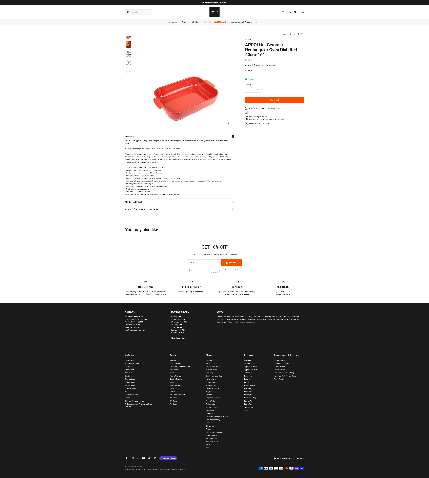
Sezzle (127, 398)
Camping (209, 373)
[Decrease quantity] (248, 89)
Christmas (210, 426)
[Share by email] (302, 34)
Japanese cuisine (212, 388)
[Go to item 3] (128, 54)
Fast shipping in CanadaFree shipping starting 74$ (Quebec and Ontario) (266, 118)
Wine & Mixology (176, 376)
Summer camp (211, 370)
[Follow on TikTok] (149, 457)
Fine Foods (174, 370)
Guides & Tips (130, 360)
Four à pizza (248, 395)
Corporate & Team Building (284, 373)
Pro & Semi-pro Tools (178, 395)
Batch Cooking (211, 363)
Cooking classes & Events (240, 22)
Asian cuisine (211, 379)
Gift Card (207, 22)
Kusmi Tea (248, 404)
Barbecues (248, 376)
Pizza (172, 388)
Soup (208, 445)
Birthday (209, 360)
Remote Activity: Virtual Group (285, 376)
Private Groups (279, 370)
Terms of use (130, 379)
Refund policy (130, 385)
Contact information (178, 469)
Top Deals (173, 404)
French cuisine (211, 382)
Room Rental (279, 379)
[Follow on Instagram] (132, 457)
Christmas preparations (214, 432)
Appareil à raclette (251, 370)
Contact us (129, 376)
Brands (184, 22)
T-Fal (246, 410)
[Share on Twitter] (294, 34)
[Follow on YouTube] (143, 457)
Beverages (173, 373)
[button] (130, 209)
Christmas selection (213, 367)
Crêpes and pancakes (214, 376)
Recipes (128, 367)
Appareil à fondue (250, 367)
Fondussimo (248, 392)
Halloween (210, 410)
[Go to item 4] (128, 63)
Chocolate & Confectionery (180, 367)
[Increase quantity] (257, 89)
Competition (129, 370)
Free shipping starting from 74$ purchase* (214, 2)
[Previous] (189, 3)
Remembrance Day (213, 420)
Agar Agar (248, 360)
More (256, 22)
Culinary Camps (280, 367)
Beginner (209, 392)
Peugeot (248, 39)
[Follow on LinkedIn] (155, 457)
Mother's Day (211, 401)
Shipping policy (130, 388)
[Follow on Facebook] (126, 457)
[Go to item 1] (128, 36)
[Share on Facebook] (290, 34)
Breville (246, 382)
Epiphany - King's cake (214, 398)
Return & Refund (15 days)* (259, 123)
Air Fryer (247, 363)
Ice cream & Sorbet (213, 407)
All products (172, 22)
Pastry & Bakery (175, 363)
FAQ (126, 392)
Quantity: (248, 85)
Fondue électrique (250, 398)
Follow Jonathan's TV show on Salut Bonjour (138, 405)
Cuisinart (247, 388)
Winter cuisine (211, 385)
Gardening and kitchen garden (217, 417)
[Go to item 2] (128, 45)
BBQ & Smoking (175, 385)
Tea (207, 448)
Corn (208, 423)
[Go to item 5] (128, 72)
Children (173, 392)
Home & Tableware (177, 379)
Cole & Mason (249, 385)
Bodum (247, 379)
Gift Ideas (195, 22)
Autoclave (248, 373)
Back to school (211, 438)
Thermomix (248, 407)
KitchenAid (248, 401)
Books (172, 382)
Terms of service (152, 469)
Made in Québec (212, 435)
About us (128, 373)
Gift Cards (173, 401)
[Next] (239, 3)
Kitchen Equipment (132, 363)
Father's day (210, 404)
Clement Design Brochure (134, 401)
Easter (208, 429)
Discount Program (131, 395)
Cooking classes (280, 360)
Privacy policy (130, 382)
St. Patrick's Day (212, 442)
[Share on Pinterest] (298, 34)
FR (283, 12)
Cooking (173, 360)
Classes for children (281, 363)
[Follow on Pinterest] (138, 457)
